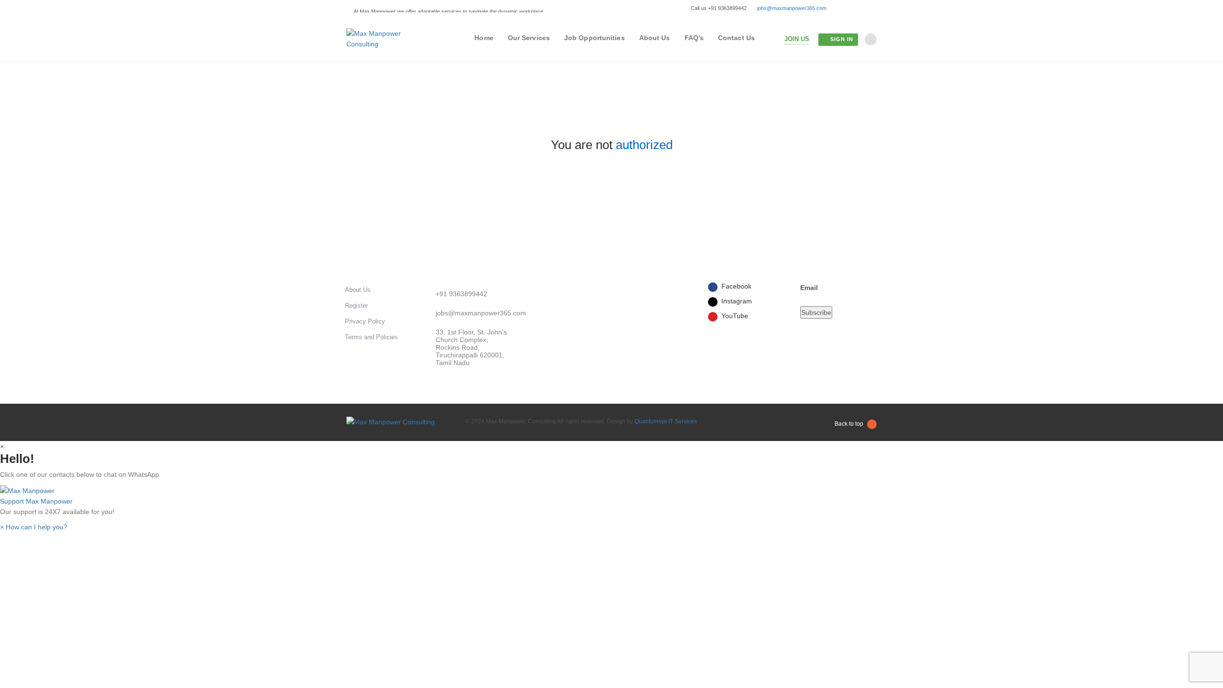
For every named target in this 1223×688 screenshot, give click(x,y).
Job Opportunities (594, 38)
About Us (654, 38)
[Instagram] (859, 8)
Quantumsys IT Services (665, 421)
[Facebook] (845, 8)
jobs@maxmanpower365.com (791, 8)
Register (356, 305)
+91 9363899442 (461, 294)
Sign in (841, 39)
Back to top (849, 423)
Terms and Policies (371, 337)
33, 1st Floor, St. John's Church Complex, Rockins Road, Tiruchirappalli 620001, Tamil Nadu (471, 347)
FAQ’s (694, 38)
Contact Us (736, 38)
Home (483, 38)
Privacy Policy (365, 321)
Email (809, 287)
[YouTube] (873, 8)
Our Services (529, 38)
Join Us (796, 39)
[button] (611, 495)
